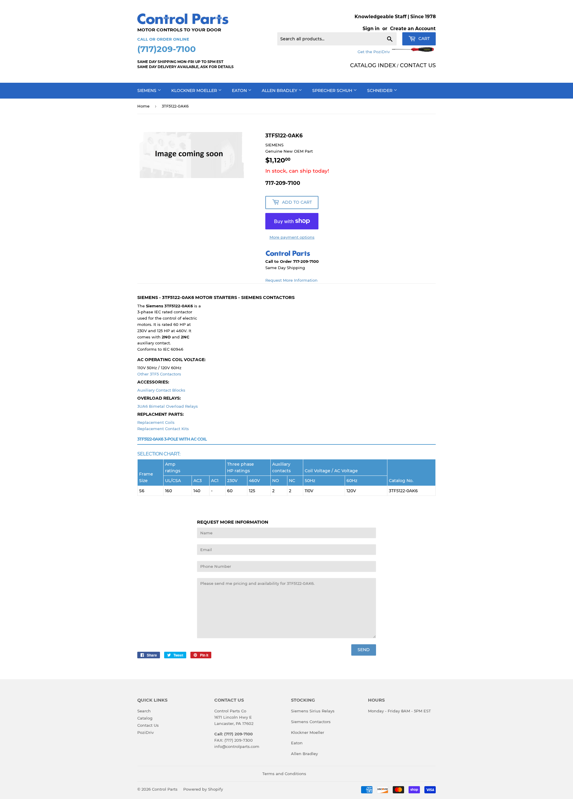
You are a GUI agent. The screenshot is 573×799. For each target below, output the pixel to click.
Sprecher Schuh (332, 90)
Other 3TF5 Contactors (159, 374)
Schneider (380, 90)
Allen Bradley (280, 90)
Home (143, 106)
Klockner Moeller (194, 90)
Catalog (145, 718)
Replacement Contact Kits (163, 428)
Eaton (240, 90)
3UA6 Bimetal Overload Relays (167, 406)
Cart (423, 38)
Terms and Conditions (284, 773)
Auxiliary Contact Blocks (161, 390)
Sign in (371, 28)
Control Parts (165, 789)
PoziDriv (145, 732)
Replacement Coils (156, 422)
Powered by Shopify (203, 789)
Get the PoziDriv (374, 51)
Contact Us (148, 725)
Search (144, 710)
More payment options (292, 237)
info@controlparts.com (236, 746)
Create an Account (413, 28)
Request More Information (291, 280)
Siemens (147, 90)
